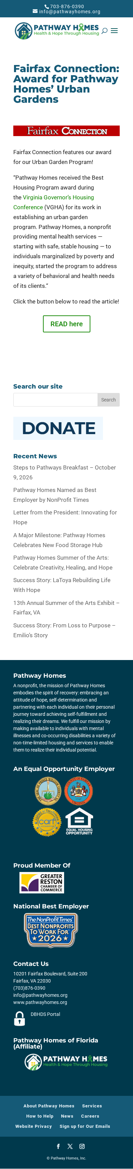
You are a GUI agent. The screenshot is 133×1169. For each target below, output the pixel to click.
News (67, 1116)
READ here (66, 324)
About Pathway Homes (49, 1105)
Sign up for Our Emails (85, 1126)
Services (92, 1105)
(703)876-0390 (29, 988)
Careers (90, 1116)
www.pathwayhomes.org (40, 1002)
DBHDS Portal (45, 1014)
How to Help (40, 1116)
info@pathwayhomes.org (40, 995)
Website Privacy (33, 1126)
